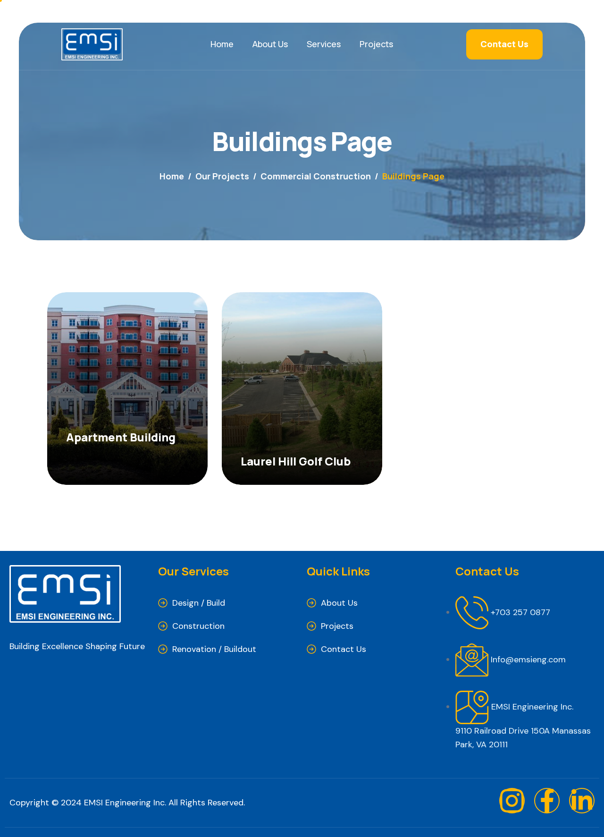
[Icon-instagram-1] (512, 800)
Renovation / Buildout (214, 649)
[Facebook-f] (547, 800)
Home (222, 44)
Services (324, 44)
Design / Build (198, 603)
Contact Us (343, 649)
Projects (376, 44)
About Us (270, 44)
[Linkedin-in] (582, 800)
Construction (198, 626)
